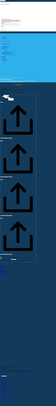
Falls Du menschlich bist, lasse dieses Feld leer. (5, 259)
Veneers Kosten (4, 379)
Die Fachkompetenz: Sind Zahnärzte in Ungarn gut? (8, 395)
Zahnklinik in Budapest (4, 386)
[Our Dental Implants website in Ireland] (4, 374)
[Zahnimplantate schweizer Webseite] (2, 374)
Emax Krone (1, 268)
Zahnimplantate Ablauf (4, 388)
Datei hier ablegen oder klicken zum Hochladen (5, 215)
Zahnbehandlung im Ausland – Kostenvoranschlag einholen (8, 396)
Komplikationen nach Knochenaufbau (4, 271)
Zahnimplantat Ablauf (2, 266)
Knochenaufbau (4, 398)
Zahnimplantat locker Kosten (3, 267)
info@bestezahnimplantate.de (18, 278)
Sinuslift (1, 276)
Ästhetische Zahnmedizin (5, 402)
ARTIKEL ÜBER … (3, 397)
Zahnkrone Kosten (4, 378)
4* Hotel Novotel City (8, 88)
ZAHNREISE (2, 392)
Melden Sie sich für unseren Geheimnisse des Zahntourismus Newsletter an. (9, 256)
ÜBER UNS (3, 404)
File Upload (1, 101)
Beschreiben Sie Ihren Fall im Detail (4, 100)
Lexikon (3, 403)
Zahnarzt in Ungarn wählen (5, 384)
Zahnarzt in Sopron (4, 385)
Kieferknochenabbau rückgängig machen (4, 272)
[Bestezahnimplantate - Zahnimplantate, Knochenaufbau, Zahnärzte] (3, 33)
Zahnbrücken (3, 400)
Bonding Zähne (1, 270)
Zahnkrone (3, 391)
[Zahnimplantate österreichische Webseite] (1, 374)
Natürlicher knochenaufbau (3, 274)
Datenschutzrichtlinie (26, 370)
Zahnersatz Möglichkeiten (5, 387)
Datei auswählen (10, 215)
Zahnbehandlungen (4, 401)
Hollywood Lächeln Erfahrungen (5, 383)
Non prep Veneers (2, 269)
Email (1, 96)
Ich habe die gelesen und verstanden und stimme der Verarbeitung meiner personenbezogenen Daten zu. (18, 257)
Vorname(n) (1, 95)
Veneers (3, 390)
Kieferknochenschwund (2, 273)
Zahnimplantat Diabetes (4, 389)
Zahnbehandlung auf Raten (5, 380)
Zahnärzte (3, 399)
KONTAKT (1, 372)
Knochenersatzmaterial (2, 275)
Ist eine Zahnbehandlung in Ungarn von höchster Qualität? (8, 394)
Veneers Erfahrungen (4, 382)
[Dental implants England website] (3, 374)
